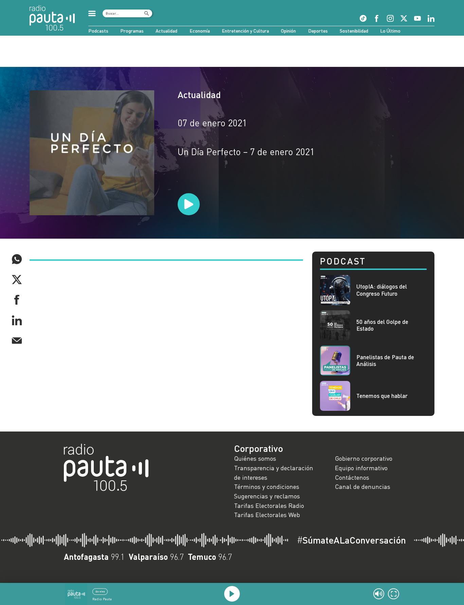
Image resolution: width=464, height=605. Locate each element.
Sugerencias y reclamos (267, 496)
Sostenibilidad (354, 31)
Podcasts (98, 31)
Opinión (288, 31)
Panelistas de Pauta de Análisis (385, 360)
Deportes (318, 31)
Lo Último (390, 31)
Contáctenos (352, 477)
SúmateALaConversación (351, 540)
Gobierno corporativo (363, 458)
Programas (132, 31)
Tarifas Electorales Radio (269, 505)
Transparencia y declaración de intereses (273, 472)
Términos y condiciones (266, 486)
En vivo (100, 591)
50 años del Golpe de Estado (382, 325)
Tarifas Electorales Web (267, 514)
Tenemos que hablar (382, 395)
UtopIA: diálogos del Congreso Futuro (381, 290)
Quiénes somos (255, 458)
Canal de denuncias (362, 486)
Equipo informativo (361, 468)
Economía (200, 31)
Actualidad (166, 31)
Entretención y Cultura (245, 31)
